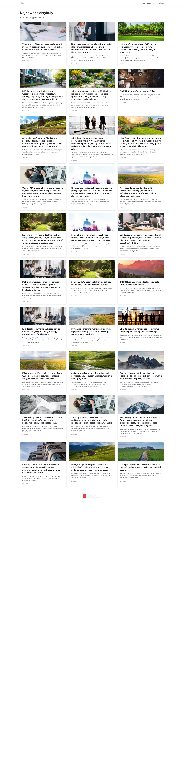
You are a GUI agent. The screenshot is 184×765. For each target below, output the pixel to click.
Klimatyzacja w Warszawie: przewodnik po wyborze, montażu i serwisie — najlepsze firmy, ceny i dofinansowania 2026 (42, 376)
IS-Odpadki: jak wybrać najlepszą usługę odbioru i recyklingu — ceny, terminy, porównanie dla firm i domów (41, 331)
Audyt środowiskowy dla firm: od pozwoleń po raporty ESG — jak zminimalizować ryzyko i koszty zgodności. (92, 376)
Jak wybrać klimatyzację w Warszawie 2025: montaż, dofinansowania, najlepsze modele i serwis (140, 467)
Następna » (96, 496)
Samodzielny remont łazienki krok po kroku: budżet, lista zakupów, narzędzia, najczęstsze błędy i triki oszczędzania (42, 420)
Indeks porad (146, 3)
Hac (22, 3)
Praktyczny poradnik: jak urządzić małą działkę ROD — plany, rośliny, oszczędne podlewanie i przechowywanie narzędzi (89, 467)
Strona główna (158, 3)
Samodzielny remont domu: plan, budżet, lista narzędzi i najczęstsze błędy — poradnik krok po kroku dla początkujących (141, 376)
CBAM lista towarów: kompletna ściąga (138, 91)
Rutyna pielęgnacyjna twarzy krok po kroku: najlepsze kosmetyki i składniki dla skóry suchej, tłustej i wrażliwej (91, 331)
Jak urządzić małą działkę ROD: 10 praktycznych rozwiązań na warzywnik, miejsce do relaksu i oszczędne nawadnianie (91, 420)
